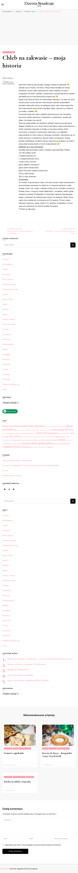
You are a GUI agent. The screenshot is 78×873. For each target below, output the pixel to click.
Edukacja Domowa (10, 289)
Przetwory (6, 334)
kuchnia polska (16, 440)
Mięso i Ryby (7, 299)
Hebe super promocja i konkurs (21, 675)
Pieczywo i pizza (8, 52)
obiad (62, 440)
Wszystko (6, 379)
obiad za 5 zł (69, 440)
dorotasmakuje (7, 78)
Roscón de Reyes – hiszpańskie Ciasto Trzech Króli (57, 755)
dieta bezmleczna (17, 433)
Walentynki (57, 444)
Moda (4, 304)
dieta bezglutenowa (62, 429)
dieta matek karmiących (29, 433)
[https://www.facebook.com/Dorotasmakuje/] (5, 489)
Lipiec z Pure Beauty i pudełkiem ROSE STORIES (28, 680)
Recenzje (6, 339)
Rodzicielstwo (8, 344)
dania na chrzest (49, 426)
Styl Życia (6, 364)
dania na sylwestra (33, 430)
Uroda (5, 369)
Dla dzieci (6, 274)
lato (24, 440)
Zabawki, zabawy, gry (11, 384)
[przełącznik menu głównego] (3, 4)
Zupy (4, 389)
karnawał (41, 437)
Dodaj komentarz (9, 84)
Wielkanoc (26, 446)
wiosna (34, 447)
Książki (5, 294)
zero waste (41, 447)
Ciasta (4, 269)
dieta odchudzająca (47, 433)
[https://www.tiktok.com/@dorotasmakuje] (9, 489)
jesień (37, 437)
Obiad (4, 314)
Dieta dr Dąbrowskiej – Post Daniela (17, 460)
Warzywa (6, 374)
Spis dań (5, 359)
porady (18, 444)
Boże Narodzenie (11, 426)
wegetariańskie (11, 447)
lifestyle (28, 440)
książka (62, 437)
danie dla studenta (45, 430)
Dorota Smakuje (9, 284)
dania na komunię (21, 430)
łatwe (50, 447)
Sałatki (5, 349)
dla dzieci (14, 436)
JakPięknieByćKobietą (28, 437)
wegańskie (65, 443)
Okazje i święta (8, 319)
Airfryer (5, 259)
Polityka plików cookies (12, 475)
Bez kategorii (7, 264)
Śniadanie (6, 354)
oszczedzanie (7, 444)
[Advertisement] (39, 29)
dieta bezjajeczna (6, 433)
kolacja (56, 436)
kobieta (50, 437)
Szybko (25, 443)
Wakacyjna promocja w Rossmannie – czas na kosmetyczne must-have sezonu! (40, 659)
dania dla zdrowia (33, 426)
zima (46, 447)
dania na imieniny (60, 427)
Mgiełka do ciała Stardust (18, 669)
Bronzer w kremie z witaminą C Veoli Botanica (27, 664)
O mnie (5, 470)
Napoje (5, 309)
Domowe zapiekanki (14, 753)
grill (21, 437)
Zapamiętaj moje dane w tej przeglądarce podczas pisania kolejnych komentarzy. (33, 845)
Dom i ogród (7, 279)
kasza (46, 437)
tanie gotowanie (41, 443)
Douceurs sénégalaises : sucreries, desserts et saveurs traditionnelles (30, 465)
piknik (14, 444)
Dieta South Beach (63, 433)
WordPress (4, 868)
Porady (5, 329)
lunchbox (35, 440)
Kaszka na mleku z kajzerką (17, 781)
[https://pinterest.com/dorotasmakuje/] (14, 489)
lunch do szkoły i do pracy (48, 440)
